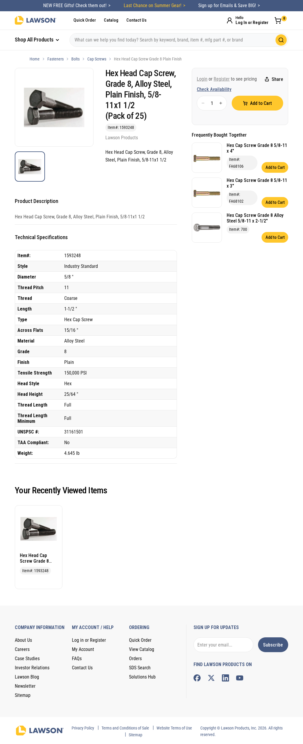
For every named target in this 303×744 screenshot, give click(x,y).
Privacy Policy (83, 728)
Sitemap (22, 695)
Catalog (111, 20)
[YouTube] (239, 677)
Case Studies (27, 658)
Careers (22, 649)
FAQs (77, 658)
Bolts (75, 59)
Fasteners (55, 59)
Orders (135, 658)
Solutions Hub (142, 677)
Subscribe (273, 645)
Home (35, 59)
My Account (83, 649)
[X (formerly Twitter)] (211, 677)
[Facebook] (197, 677)
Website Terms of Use (174, 728)
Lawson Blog (27, 677)
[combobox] (179, 40)
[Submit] (281, 40)
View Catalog (141, 649)
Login (202, 79)
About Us (23, 640)
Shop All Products (35, 39)
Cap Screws (96, 59)
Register (222, 79)
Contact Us (136, 20)
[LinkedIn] (225, 677)
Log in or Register (89, 640)
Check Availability (214, 89)
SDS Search (140, 668)
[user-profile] (229, 20)
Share (277, 79)
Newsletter (25, 686)
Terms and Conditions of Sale (125, 728)
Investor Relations (32, 668)
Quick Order (84, 20)
